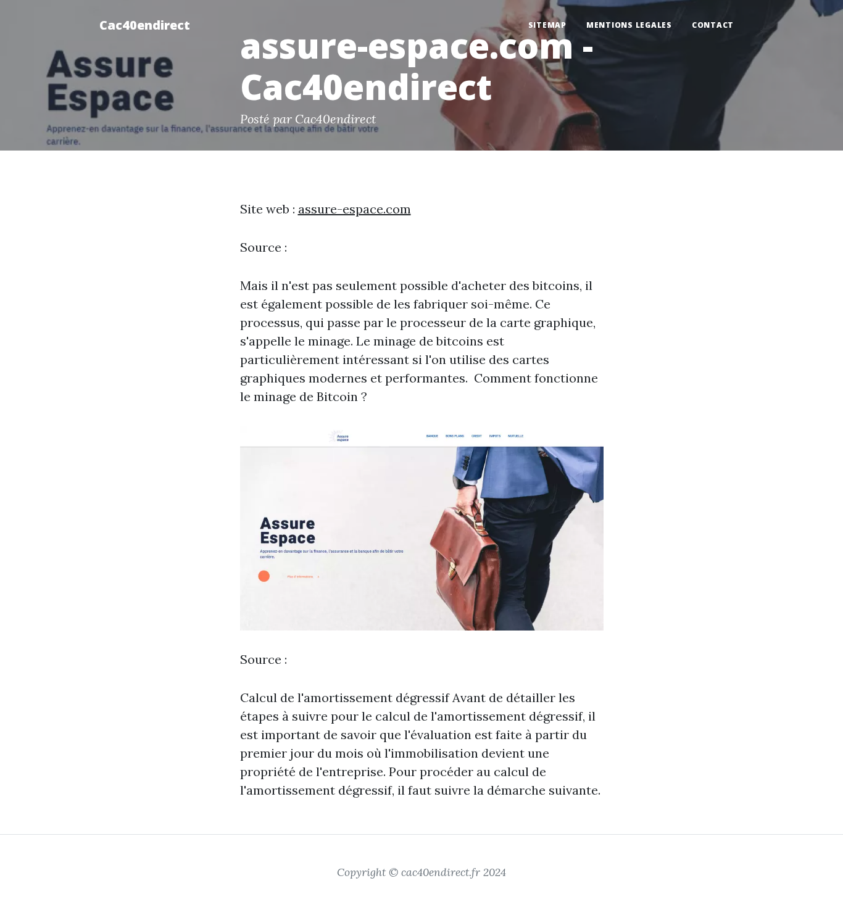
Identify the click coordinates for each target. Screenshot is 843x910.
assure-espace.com (354, 209)
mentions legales (629, 25)
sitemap (547, 25)
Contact (713, 25)
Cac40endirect (144, 25)
